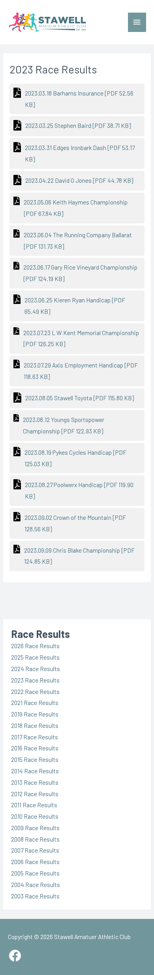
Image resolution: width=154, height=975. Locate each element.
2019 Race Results (34, 714)
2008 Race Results (35, 839)
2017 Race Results (34, 737)
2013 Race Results (34, 782)
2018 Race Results (34, 725)
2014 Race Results (35, 770)
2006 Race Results (35, 861)
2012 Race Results (34, 793)
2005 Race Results (35, 873)
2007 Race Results (35, 850)
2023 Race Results (35, 680)
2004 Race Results (35, 884)
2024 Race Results (35, 668)
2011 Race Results (34, 804)
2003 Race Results (35, 896)
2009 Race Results (35, 827)
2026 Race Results (35, 645)
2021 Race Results (34, 702)
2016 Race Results (34, 748)
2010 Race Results (34, 816)
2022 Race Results (35, 691)
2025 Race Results (35, 657)
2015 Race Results (34, 759)
